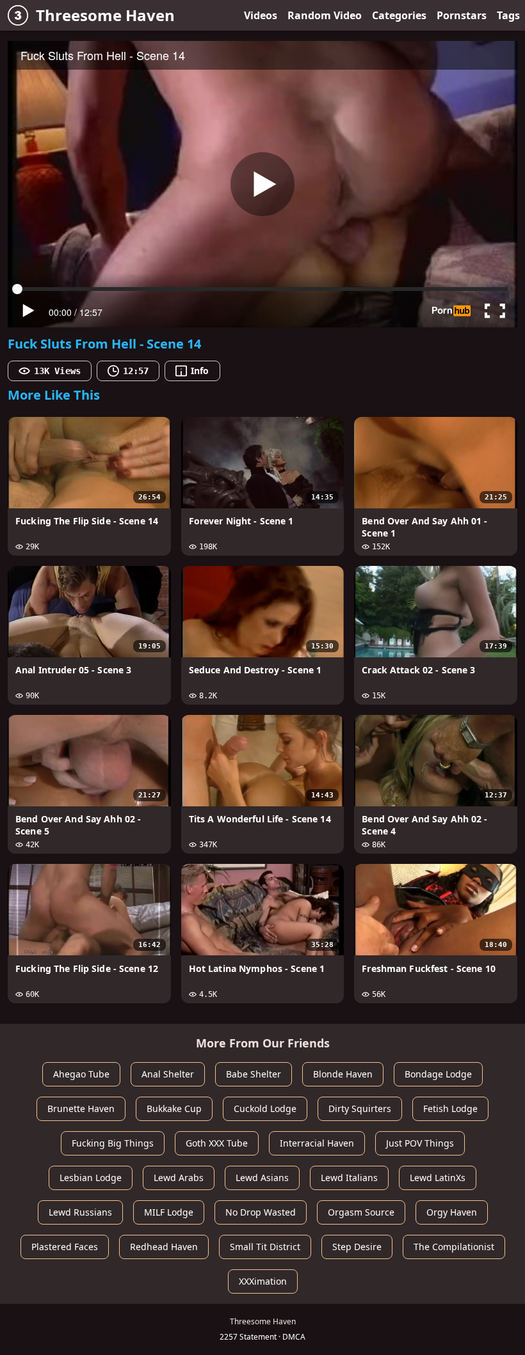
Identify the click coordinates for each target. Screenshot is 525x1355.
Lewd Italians (349, 1177)
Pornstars (462, 15)
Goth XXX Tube (217, 1143)
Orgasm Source (361, 1212)
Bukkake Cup (174, 1108)
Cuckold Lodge (265, 1108)
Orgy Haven (451, 1212)
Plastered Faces (64, 1247)
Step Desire (357, 1247)
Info (200, 370)
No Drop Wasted (260, 1212)
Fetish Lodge (450, 1108)
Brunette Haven (81, 1108)
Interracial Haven (317, 1143)
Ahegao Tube (81, 1074)
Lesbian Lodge (91, 1177)
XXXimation (263, 1281)
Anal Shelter (167, 1074)
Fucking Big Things (113, 1143)
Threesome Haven (105, 15)
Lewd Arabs (179, 1177)
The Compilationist (454, 1247)
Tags (508, 15)
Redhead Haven (164, 1247)
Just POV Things (420, 1143)
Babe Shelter (253, 1074)
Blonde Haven (343, 1074)
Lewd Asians (262, 1177)
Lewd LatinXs (437, 1177)
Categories (399, 15)
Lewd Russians (80, 1212)
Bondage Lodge (438, 1074)
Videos (260, 15)
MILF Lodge (168, 1212)
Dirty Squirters (359, 1108)
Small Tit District (265, 1247)
